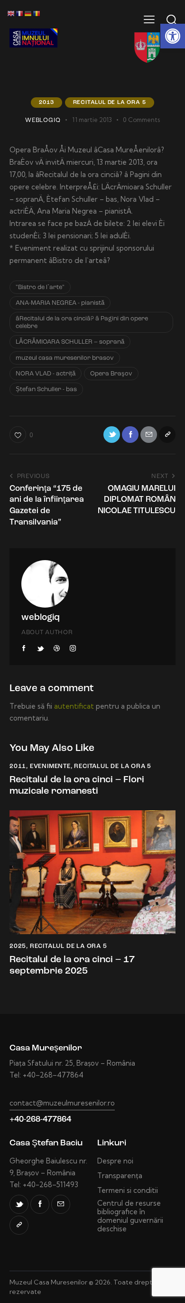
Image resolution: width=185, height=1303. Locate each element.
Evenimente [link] (50, 766)
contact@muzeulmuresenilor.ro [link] (62, 1102)
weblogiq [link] (40, 617)
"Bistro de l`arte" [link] (40, 287)
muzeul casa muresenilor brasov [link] (65, 358)
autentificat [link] (74, 706)
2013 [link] (46, 102)
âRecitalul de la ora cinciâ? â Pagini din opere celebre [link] (82, 322)
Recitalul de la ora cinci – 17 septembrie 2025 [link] (72, 965)
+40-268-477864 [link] (40, 1120)
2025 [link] (17, 946)
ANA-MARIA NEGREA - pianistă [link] (60, 303)
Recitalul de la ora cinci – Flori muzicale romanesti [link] (76, 785)
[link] (172, 36)
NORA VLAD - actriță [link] (45, 374)
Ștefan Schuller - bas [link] (46, 389)
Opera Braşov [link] (111, 374)
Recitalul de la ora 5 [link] (109, 102)
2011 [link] (17, 766)
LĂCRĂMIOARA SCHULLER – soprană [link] (70, 342)
